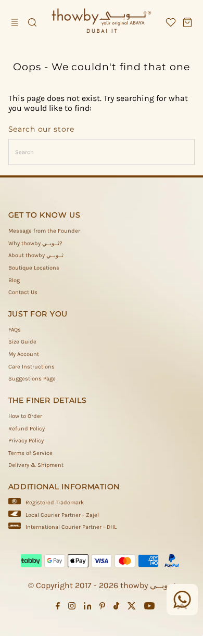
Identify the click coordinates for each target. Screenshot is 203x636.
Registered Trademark (55, 502)
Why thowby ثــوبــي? (35, 243)
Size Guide (22, 341)
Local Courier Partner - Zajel (62, 515)
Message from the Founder (44, 230)
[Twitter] (131, 607)
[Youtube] (149, 607)
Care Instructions (31, 366)
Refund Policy (26, 428)
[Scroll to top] (182, 607)
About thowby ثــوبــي (36, 255)
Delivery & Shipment (36, 465)
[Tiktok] (116, 607)
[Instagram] (72, 607)
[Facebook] (57, 607)
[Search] (32, 22)
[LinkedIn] (87, 607)
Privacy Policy (26, 440)
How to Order (25, 416)
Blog (14, 280)
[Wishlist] (171, 22)
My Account (23, 354)
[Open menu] (15, 22)
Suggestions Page (32, 378)
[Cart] (187, 22)
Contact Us (22, 292)
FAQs (14, 329)
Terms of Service (30, 453)
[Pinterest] (102, 607)
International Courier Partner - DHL (71, 527)
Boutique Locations (33, 267)
